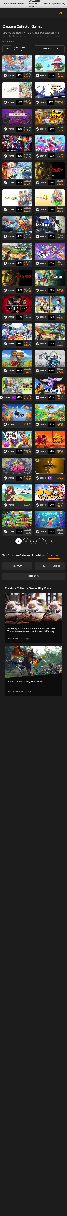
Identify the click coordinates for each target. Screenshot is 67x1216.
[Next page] (48, 541)
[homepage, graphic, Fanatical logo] (15, 13)
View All (53, 556)
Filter (7, 49)
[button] (13, 4)
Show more (8, 41)
